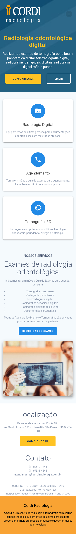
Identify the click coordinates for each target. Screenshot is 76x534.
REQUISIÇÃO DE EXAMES (37, 331)
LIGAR (59, 78)
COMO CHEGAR (23, 78)
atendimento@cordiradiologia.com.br (38, 474)
